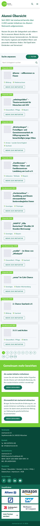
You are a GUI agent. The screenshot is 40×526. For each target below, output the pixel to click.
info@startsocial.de (11, 446)
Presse (4, 469)
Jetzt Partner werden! (8, 515)
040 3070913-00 (10, 443)
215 (15, 357)
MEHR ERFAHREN (13, 387)
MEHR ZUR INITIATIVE (14, 87)
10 (3, 357)
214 (11, 357)
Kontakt (20, 469)
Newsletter (12, 469)
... (7, 357)
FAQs (32, 469)
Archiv (26, 469)
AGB (22, 472)
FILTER (33, 56)
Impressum (16, 472)
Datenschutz (6, 472)
